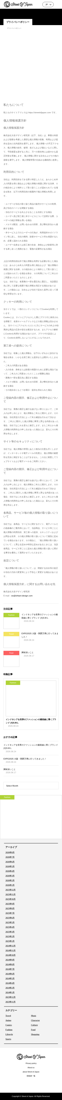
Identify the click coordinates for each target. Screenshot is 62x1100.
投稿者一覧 (31, 1076)
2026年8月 (10, 853)
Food (33, 1030)
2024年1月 (10, 993)
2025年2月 (10, 937)
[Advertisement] (31, 66)
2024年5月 (10, 979)
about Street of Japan (31, 1072)
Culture (34, 1025)
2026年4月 (10, 871)
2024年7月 (10, 969)
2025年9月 (10, 904)
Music (33, 1016)
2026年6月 (10, 862)
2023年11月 (10, 1002)
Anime (8, 1020)
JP (46, 4)
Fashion (8, 1030)
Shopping (35, 1034)
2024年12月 (10, 946)
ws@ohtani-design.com (22, 595)
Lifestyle (9, 1034)
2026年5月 (10, 867)
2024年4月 (10, 983)
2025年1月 (10, 941)
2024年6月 (10, 974)
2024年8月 (10, 965)
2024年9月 (10, 960)
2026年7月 (10, 857)
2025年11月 (10, 895)
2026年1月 (10, 885)
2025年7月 (10, 913)
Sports (8, 1039)
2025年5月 (10, 923)
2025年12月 (10, 890)
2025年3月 (10, 932)
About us (31, 1068)
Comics (8, 1025)
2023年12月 (10, 997)
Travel (8, 1016)
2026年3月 (10, 876)
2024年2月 (10, 988)
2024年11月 (10, 951)
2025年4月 (10, 927)
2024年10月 (10, 955)
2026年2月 (10, 881)
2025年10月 (10, 899)
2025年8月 (10, 909)
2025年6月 (10, 918)
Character (35, 1020)
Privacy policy (31, 1063)
